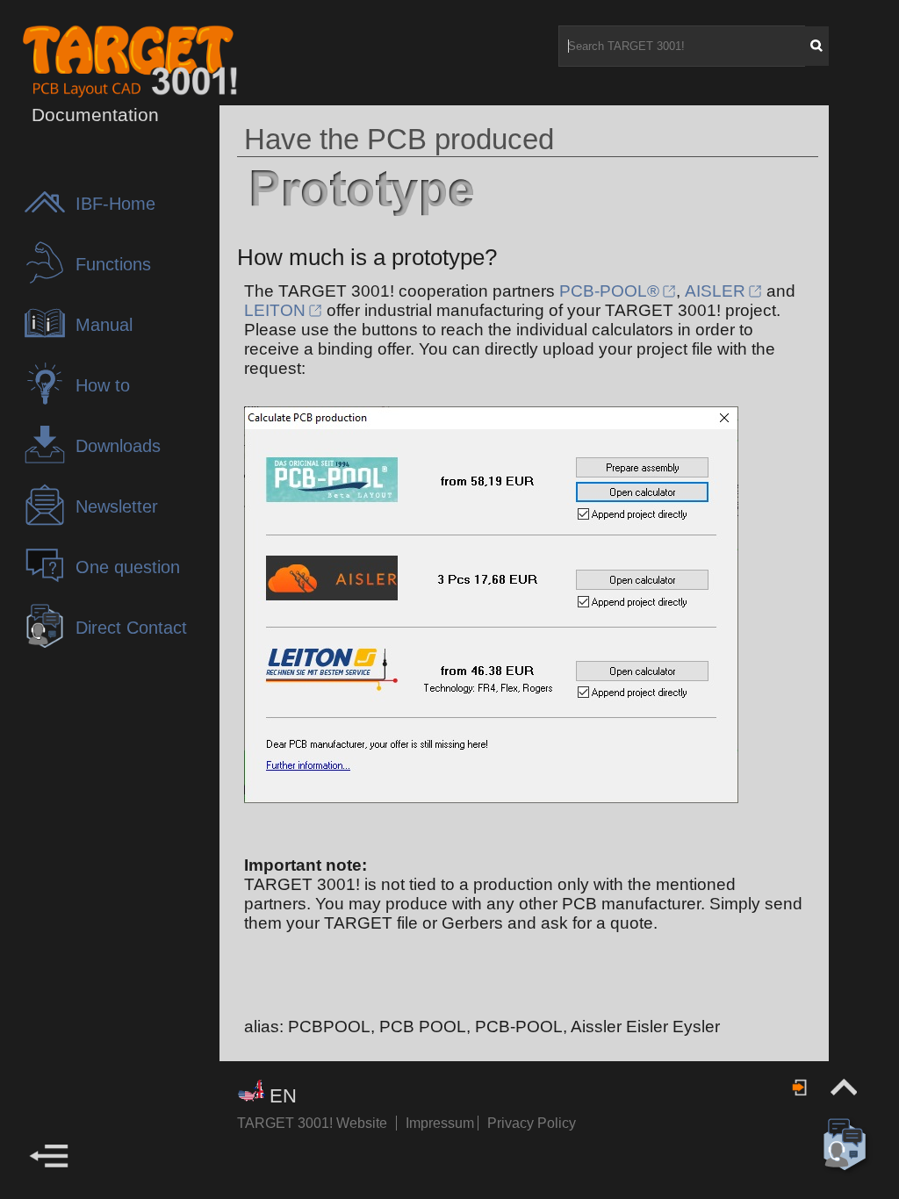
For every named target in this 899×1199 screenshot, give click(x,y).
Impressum (442, 1123)
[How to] (49, 400)
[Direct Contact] (49, 642)
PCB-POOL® (609, 291)
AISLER (715, 291)
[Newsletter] (49, 521)
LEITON (275, 310)
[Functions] (49, 279)
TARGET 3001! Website (312, 1123)
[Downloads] (49, 461)
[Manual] (49, 340)
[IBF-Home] (49, 219)
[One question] (49, 582)
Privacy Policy (531, 1123)
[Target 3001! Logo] (82, 60)
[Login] (800, 1087)
